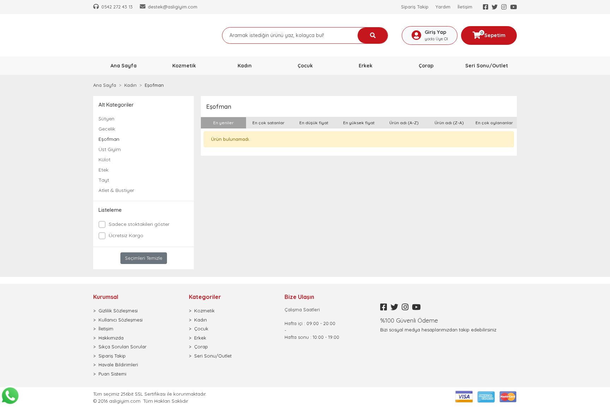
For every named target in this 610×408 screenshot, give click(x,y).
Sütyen (106, 118)
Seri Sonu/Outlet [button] (486, 65)
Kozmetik (204, 310)
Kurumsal (105, 296)
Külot (104, 159)
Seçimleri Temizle (143, 258)
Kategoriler (205, 296)
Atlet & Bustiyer (116, 190)
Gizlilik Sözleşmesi (118, 310)
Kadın (200, 320)
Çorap (201, 346)
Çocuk (201, 328)
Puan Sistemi (112, 374)
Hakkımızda (111, 338)
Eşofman (108, 139)
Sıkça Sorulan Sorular (122, 346)
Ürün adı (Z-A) (449, 122)
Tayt (103, 180)
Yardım (443, 7)
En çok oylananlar (494, 122)
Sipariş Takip (415, 7)
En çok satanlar (268, 122)
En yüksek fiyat (359, 122)
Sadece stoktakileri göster (139, 224)
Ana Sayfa (123, 65)
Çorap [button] (426, 65)
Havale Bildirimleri (118, 364)
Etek (103, 170)
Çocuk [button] (305, 65)
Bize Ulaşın (299, 296)
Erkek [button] (365, 65)
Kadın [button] (245, 65)
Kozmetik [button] (184, 65)
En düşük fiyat (313, 122)
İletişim (465, 7)
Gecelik (106, 129)
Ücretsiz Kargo (126, 235)
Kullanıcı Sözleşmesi (120, 320)
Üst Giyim (109, 149)
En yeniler (223, 122)
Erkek (200, 338)
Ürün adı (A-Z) (404, 122)
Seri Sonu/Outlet (213, 356)
